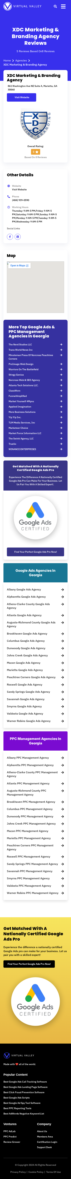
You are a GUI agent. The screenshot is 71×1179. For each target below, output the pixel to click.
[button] (55, 6)
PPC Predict (10, 1136)
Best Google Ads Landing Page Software (25, 1087)
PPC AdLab (9, 1131)
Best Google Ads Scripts (16, 1097)
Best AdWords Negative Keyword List (23, 1113)
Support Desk (44, 1147)
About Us (42, 1131)
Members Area (45, 1136)
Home (7, 60)
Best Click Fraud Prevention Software (23, 1092)
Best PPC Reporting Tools (17, 1108)
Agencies (21, 60)
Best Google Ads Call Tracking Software (25, 1081)
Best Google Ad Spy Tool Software (21, 1103)
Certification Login (47, 1141)
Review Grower (11, 1141)
